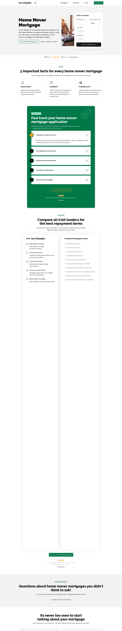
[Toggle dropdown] (35, 3)
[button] (61, 135)
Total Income (79, 35)
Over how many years (95, 19)
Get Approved (98, 2)
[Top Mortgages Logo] (25, 3)
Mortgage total (80, 19)
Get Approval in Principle (28, 41)
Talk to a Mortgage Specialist (62, 554)
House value (79, 27)
